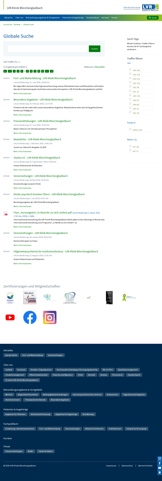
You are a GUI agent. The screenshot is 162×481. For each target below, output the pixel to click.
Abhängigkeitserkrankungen (55, 394)
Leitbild (8, 369)
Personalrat (117, 375)
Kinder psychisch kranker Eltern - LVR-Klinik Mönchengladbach (49, 194)
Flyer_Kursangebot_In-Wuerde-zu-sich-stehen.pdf (43, 212)
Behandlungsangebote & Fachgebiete (22, 389)
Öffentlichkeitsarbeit (38, 375)
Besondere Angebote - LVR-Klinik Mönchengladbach (43, 99)
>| (51, 71)
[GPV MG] (49, 297)
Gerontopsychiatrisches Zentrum (87, 394)
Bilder (30, 451)
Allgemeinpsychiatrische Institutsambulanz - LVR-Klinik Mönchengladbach (56, 251)
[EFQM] (89, 297)
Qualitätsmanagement (128, 369)
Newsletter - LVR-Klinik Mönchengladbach (37, 139)
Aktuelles (8, 350)
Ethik (80, 375)
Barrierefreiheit (145, 465)
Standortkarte (134, 375)
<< (10, 71)
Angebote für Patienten (15, 414)
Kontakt (91, 375)
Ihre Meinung (88, 414)
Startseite (17, 24)
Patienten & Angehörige (15, 409)
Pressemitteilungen (14, 451)
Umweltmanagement (14, 375)
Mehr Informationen (22, 93)
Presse (6, 446)
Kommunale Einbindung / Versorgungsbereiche (77, 369)
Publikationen (115, 428)
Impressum (111, 465)
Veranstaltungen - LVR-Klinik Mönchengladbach (41, 176)
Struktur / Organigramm (41, 369)
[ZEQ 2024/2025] (109, 297)
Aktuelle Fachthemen (94, 428)
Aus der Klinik (11, 355)
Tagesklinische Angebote (134, 394)
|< (5, 71)
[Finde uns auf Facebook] (159, 463)
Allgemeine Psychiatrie (28, 394)
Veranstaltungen (55, 355)
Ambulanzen (112, 394)
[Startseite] (141, 7)
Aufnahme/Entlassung (40, 414)
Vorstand (21, 369)
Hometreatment (12, 399)
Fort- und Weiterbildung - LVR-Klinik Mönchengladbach (45, 78)
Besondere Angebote (60, 399)
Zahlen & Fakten (46, 451)
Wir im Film (108, 369)
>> (47, 71)
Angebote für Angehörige (66, 414)
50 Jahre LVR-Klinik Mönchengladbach (21, 380)
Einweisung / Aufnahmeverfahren (19, 428)
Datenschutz (127, 465)
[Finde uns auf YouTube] (159, 468)
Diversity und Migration (63, 375)
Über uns (8, 364)
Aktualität (100, 66)
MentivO (8, 394)
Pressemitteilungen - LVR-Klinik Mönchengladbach (42, 121)
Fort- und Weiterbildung (32, 355)
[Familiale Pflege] (69, 297)
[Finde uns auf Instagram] (159, 458)
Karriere (7, 438)
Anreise (103, 375)
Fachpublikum (10, 423)
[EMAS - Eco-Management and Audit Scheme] (10, 297)
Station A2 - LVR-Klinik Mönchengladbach (37, 157)
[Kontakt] (159, 472)
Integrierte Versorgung (136, 428)
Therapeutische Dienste (35, 399)
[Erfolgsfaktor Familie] (30, 297)
